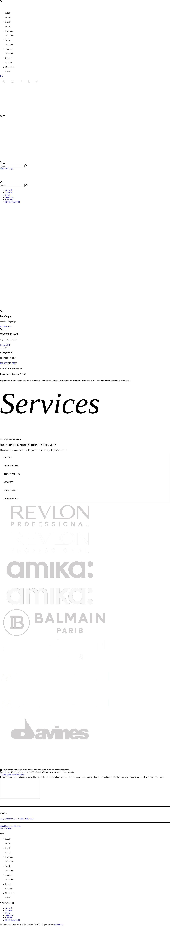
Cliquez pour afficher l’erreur (12, 774)
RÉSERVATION (12, 920)
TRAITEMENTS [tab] (12, 474)
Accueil (8, 908)
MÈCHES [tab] (8, 482)
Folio (7, 913)
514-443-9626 (6, 828)
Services (8, 910)
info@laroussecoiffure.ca (10, 826)
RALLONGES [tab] (10, 490)
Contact (8, 918)
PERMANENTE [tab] (11, 498)
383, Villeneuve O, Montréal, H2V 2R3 (16, 819)
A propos (9, 915)
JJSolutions (58, 924)
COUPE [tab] (7, 457)
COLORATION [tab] (11, 466)
